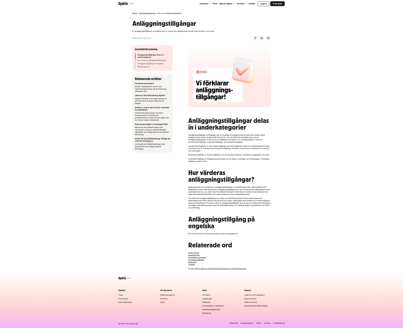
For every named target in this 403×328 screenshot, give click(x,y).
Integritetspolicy (247, 323)
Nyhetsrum (206, 313)
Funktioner (204, 3)
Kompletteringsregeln (197, 257)
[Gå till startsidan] (125, 4)
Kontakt (252, 3)
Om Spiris (241, 3)
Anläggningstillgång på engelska (150, 64)
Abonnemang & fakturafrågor (256, 306)
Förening (163, 299)
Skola (162, 302)
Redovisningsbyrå (167, 295)
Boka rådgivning (124, 302)
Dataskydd (233, 323)
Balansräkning (194, 255)
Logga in (263, 3)
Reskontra (192, 262)
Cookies (267, 323)
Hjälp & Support (226, 3)
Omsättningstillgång (196, 260)
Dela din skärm (250, 299)
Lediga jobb (207, 299)
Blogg (134, 13)
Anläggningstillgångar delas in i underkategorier (150, 56)
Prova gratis (277, 3)
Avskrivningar (193, 253)
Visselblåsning (279, 323)
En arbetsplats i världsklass (213, 306)
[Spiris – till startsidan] (201, 278)
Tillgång (191, 264)
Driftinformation (250, 302)
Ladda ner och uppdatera (254, 295)
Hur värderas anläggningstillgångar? (151, 60)
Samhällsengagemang (211, 309)
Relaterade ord (143, 67)
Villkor (258, 323)
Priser (215, 3)
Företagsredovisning (147, 13)
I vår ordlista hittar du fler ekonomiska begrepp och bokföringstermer (217, 269)
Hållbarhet (206, 302)
